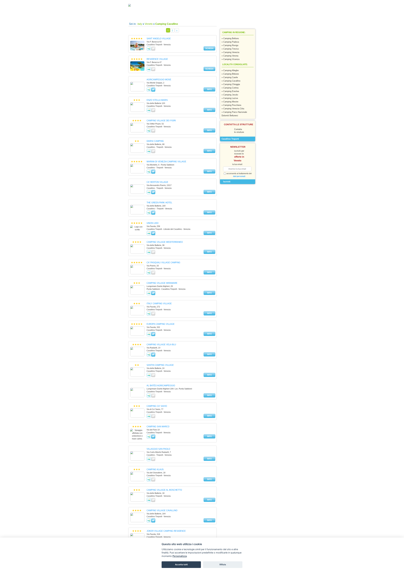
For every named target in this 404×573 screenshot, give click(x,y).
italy (139, 24)
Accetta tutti (181, 564)
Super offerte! (169, 17)
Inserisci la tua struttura (226, 17)
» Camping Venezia (230, 52)
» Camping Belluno (230, 38)
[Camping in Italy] (135, 6)
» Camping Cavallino (231, 81)
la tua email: (237, 164)
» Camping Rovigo (230, 45)
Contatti (198, 17)
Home (141, 17)
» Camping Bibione (230, 74)
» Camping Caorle (230, 77)
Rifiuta (223, 564)
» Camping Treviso (230, 49)
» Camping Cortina (230, 88)
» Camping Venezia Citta (233, 108)
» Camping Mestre (230, 101)
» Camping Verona (230, 56)
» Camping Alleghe (230, 70)
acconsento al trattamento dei (239, 174)
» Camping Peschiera (231, 105)
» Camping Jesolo (230, 95)
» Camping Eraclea (230, 91)
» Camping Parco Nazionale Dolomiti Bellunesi (234, 114)
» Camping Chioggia (231, 84)
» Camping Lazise (230, 98)
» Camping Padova (230, 42)
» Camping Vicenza (230, 59)
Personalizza (179, 556)
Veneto (149, 24)
